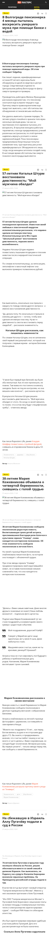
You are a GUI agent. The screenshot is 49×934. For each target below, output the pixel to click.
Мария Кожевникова (11, 797)
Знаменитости (9, 455)
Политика (12, 7)
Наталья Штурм (9, 458)
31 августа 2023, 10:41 (10, 829)
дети (18, 794)
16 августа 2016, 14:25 (10, 35)
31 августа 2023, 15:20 (10, 188)
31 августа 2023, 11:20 (10, 493)
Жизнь (36, 7)
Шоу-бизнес (30, 455)
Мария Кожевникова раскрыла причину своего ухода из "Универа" (23, 786)
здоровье (20, 455)
